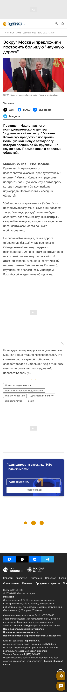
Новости (8, 578)
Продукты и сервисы (47, 583)
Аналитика (21, 578)
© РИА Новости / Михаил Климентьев (20, 95)
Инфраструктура (13, 401)
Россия (30, 401)
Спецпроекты (11, 583)
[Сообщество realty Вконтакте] (35, 559)
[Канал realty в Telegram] (47, 559)
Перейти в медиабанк (48, 95)
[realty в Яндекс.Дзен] (22, 559)
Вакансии (8, 596)
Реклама (27, 583)
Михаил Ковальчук (15, 395)
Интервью (36, 578)
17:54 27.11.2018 (12, 32)
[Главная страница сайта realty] (19, 23)
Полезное (50, 578)
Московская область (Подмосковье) (24, 390)
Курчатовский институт (41, 395)
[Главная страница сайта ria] (3, 23)
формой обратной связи (33, 651)
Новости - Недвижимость (18, 385)
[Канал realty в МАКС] (9, 559)
